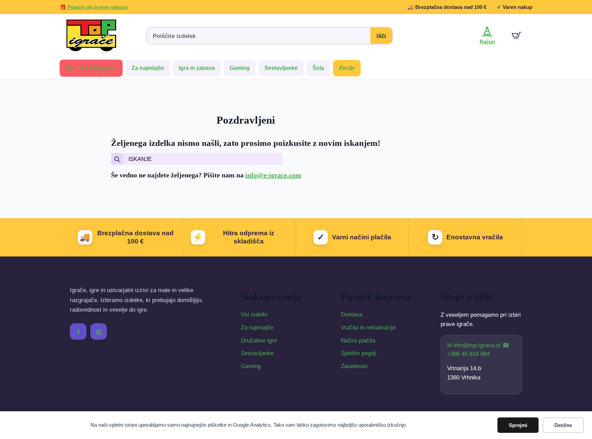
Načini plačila (358, 340)
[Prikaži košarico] (516, 35)
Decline (563, 425)
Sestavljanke (281, 68)
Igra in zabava (197, 68)
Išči (381, 36)
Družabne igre (259, 340)
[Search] (117, 159)
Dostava (351, 314)
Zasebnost (354, 366)
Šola (318, 68)
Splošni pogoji (359, 353)
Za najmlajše (148, 68)
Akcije (347, 68)
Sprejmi (518, 425)
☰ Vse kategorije (91, 68)
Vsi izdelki (254, 314)
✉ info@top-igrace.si (474, 345)
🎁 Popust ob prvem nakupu (94, 7)
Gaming (240, 68)
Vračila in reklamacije (368, 327)
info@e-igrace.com (273, 175)
